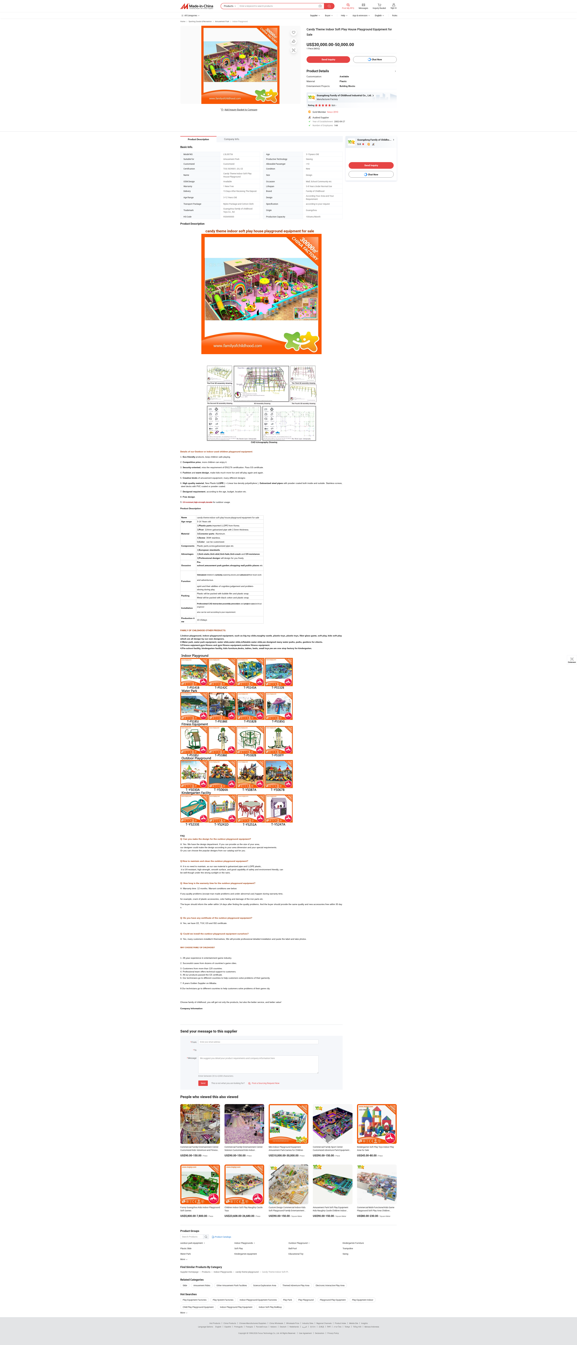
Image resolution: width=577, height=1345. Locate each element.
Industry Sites (307, 1323)
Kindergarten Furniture (353, 1243)
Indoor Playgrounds (243, 1243)
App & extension (360, 15)
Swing (345, 1253)
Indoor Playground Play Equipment (236, 1307)
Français (249, 1326)
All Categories (190, 15)
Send (203, 1083)
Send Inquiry (328, 59)
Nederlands (294, 1326)
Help (343, 15)
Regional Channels (324, 1323)
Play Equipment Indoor (362, 1299)
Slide (185, 1285)
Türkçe (347, 1326)
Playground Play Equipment (333, 1299)
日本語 (321, 1326)
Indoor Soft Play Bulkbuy (270, 1307)
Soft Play (238, 1248)
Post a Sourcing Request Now (263, 1083)
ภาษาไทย (337, 1326)
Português (238, 1326)
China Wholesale (276, 1323)
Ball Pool (292, 1248)
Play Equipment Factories (194, 1299)
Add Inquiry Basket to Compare (240, 109)
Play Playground (306, 1299)
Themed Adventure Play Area (295, 1285)
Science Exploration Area (264, 1285)
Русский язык (261, 1326)
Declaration (319, 1333)
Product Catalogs (222, 1236)
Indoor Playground (240, 21)
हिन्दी (329, 1326)
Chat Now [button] (377, 59)
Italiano (273, 1326)
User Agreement (305, 1333)
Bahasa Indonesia (372, 1326)
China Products (229, 1323)
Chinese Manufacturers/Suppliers (252, 1323)
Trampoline (348, 1248)
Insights (364, 1323)
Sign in (394, 7)
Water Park (185, 1253)
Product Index (340, 1323)
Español (227, 1326)
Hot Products (214, 1323)
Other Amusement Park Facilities (232, 1285)
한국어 (313, 1326)
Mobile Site (353, 1323)
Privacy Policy (333, 1333)
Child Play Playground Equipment (198, 1307)
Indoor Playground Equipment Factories (258, 1299)
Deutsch (283, 1326)
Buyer (327, 15)
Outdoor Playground (298, 1243)
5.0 (359, 144)
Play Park (287, 1299)
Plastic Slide (185, 1248)
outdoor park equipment (191, 1243)
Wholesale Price (292, 1323)
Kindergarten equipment (245, 1253)
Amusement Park (222, 21)
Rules (394, 15)
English (218, 1326)
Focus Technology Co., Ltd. (269, 1333)
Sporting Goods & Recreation (200, 21)
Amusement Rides (201, 1285)
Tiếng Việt (357, 1326)
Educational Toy (295, 1253)
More (183, 1312)
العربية (304, 1326)
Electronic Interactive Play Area (330, 1285)
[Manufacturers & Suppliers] (196, 6)
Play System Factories (223, 1299)
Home (182, 21)
